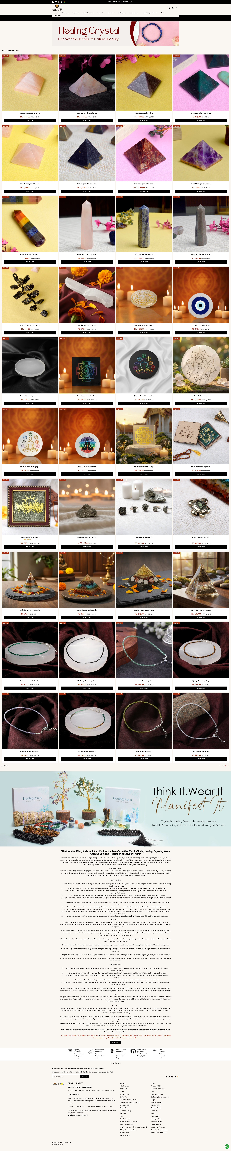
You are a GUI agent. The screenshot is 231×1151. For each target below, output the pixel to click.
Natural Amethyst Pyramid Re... (201, 184)
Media (122, 1091)
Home (153, 1083)
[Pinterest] (61, 2)
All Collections (155, 1105)
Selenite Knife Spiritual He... (87, 325)
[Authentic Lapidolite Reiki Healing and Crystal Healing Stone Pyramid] (144, 82)
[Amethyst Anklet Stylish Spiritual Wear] (30, 721)
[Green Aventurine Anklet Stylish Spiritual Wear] (30, 650)
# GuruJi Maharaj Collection (129, 1121)
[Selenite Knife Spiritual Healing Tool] (87, 295)
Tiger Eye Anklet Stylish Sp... (201, 681)
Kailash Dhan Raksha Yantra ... (144, 325)
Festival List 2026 (156, 1086)
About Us (123, 1083)
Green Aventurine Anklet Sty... (30, 681)
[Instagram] (58, 2)
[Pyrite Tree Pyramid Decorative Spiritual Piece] (201, 580)
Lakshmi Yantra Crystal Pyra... (144, 610)
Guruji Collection (156, 1102)
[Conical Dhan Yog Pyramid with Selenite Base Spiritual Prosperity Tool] (30, 580)
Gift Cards (123, 1113)
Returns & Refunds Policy (128, 1100)
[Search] (169, 7)
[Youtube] (56, 2)
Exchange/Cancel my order (160, 1097)
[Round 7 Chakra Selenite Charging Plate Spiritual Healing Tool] (87, 436)
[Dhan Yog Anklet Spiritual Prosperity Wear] (87, 721)
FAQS (121, 1116)
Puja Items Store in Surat (113, 1038)
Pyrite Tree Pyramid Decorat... (201, 610)
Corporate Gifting (125, 1111)
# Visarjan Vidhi (156, 1119)
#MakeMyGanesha (157, 1121)
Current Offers (155, 1116)
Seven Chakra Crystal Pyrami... (87, 610)
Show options (144, 191)
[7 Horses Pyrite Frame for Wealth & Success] (30, 507)
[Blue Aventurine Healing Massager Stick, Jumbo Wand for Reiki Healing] (201, 224)
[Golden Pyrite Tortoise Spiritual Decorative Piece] (201, 507)
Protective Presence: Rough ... (30, 325)
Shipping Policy (125, 1105)
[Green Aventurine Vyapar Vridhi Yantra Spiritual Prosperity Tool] (201, 436)
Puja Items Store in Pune (130, 1038)
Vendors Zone (124, 1132)
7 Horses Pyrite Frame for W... (29, 537)
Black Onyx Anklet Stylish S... (86, 681)
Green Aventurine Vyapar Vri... (201, 467)
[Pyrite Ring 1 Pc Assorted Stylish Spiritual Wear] (144, 507)
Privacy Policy (124, 1108)
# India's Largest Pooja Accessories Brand (133, 1127)
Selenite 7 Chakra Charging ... (29, 467)
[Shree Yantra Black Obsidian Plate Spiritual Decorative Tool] (87, 365)
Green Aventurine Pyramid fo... (201, 113)
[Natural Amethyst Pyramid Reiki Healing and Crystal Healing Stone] (201, 153)
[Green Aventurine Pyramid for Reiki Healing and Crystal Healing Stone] (201, 82)
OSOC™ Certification (158, 1127)
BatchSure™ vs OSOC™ (158, 1132)
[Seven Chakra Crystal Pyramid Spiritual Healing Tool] (87, 580)
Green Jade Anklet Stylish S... (144, 681)
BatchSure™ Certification (159, 1130)
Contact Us (123, 1097)
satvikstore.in (67, 1142)
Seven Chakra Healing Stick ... (30, 254)
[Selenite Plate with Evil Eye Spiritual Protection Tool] (201, 295)
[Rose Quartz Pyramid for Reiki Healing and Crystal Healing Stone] (30, 153)
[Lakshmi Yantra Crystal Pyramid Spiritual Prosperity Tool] (144, 580)
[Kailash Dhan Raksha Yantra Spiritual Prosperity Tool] (144, 295)
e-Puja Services (125, 1135)
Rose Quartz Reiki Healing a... (87, 113)
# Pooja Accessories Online (128, 1130)
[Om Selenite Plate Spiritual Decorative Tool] (201, 365)
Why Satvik (123, 1089)
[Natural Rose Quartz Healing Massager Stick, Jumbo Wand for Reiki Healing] (87, 224)
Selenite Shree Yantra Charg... (144, 467)
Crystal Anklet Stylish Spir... (201, 751)
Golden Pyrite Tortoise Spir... (201, 537)
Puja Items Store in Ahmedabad (131, 1036)
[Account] (173, 7)
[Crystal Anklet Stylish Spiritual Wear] (201, 721)
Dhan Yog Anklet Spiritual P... (87, 751)
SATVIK (111, 1072)
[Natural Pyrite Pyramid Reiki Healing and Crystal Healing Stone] (87, 153)
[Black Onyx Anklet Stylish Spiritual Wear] (87, 650)
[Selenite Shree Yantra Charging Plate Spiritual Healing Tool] (144, 436)
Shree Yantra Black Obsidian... (87, 396)
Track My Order (156, 1108)
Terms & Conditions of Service (130, 1102)
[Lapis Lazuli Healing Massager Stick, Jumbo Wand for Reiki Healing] (144, 224)
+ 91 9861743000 (84, 1110)
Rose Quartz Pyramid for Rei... (30, 184)
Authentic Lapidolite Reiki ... (144, 113)
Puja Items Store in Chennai (152, 1036)
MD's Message (124, 1086)
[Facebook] (53, 2)
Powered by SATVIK (57, 1144)
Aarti (152, 1091)
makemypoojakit (102, 1072)
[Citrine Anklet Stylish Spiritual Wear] (144, 721)
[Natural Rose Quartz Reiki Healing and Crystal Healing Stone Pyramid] (30, 82)
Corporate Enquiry (157, 1094)
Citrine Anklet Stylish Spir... (144, 751)
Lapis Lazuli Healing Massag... (144, 254)
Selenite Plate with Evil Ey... (201, 325)
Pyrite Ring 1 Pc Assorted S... (144, 537)
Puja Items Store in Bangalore (88, 1036)
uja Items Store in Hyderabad (110, 1036)
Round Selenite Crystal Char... (30, 396)
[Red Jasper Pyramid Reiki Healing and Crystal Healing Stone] (144, 153)
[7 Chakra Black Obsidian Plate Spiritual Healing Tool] (144, 365)
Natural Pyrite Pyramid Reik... (87, 184)
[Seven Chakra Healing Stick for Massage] (30, 224)
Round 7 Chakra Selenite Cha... (87, 467)
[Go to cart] (177, 7)
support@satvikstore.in (80, 1115)
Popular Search (125, 1119)
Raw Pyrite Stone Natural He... (87, 537)
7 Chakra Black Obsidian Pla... (144, 396)
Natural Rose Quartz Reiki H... (30, 113)
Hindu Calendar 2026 (158, 1089)
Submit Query (124, 1094)
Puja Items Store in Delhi (68, 1036)
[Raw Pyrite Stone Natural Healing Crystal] (87, 507)
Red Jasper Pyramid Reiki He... (144, 184)
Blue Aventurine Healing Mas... (201, 254)
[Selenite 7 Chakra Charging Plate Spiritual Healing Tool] (30, 436)
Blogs (153, 1100)
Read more (115, 1042)
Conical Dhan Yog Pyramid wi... (30, 610)
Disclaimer (154, 1111)
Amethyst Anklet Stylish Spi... (30, 751)
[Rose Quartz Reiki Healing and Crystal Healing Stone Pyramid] (87, 82)
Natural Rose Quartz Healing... (87, 254)
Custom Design (156, 1124)
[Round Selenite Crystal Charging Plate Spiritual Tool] (30, 365)
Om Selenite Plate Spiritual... (201, 396)
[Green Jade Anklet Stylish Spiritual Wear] (144, 650)
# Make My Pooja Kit (126, 1124)
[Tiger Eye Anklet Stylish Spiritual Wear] (201, 650)
